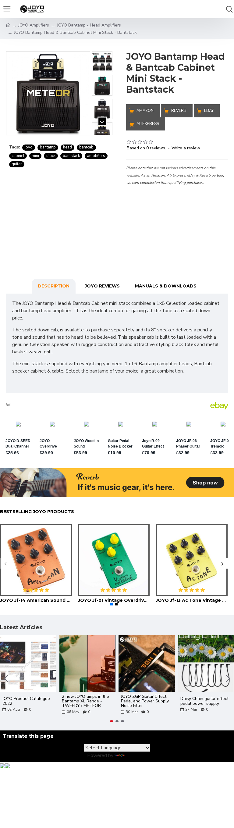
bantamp (48, 147)
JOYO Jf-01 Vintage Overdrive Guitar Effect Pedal (114, 600)
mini (35, 156)
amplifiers (96, 156)
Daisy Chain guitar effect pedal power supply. (204, 701)
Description (53, 286)
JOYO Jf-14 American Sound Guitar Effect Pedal (36, 600)
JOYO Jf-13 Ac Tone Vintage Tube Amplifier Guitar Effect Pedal (192, 600)
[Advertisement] (177, 224)
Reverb (178, 110)
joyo (29, 147)
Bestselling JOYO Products (37, 511)
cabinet (18, 156)
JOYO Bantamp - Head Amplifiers (89, 25)
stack (50, 156)
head (67, 147)
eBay (209, 110)
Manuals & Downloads (166, 286)
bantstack (71, 156)
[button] (102, 45)
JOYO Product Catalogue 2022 (26, 701)
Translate (136, 755)
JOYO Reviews (102, 286)
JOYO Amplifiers (33, 25)
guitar (17, 164)
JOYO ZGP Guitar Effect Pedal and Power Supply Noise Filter (145, 701)
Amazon (145, 110)
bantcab (86, 147)
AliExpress (147, 124)
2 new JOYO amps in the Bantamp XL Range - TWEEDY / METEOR (85, 701)
